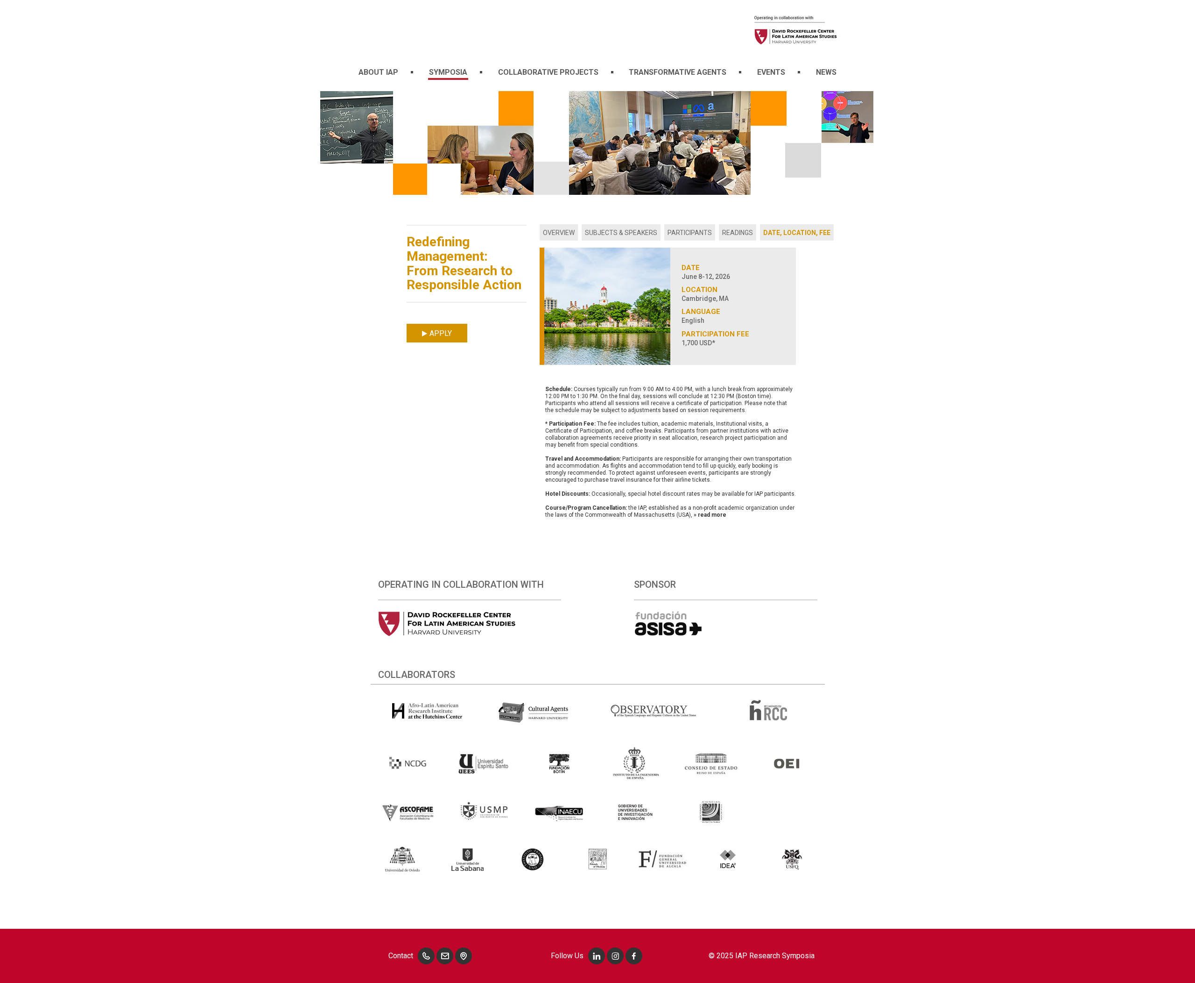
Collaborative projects (548, 72)
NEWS (826, 72)
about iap (378, 72)
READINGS (737, 232)
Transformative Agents (677, 72)
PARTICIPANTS (690, 232)
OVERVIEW (559, 232)
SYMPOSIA (448, 72)
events (771, 72)
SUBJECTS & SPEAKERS (621, 232)
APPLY (440, 333)
